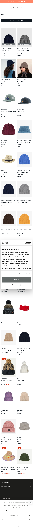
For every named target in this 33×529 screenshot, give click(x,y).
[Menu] (2, 7)
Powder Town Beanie (6, 381)
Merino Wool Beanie (22, 173)
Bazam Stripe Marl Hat (7, 351)
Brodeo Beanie (5, 143)
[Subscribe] (31, 498)
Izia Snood (5, 292)
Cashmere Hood (21, 292)
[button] (27, 7)
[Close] (30, 502)
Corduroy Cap (24, 112)
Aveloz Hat (4, 173)
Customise (15, 285)
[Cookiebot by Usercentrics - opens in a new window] (23, 243)
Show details (23, 274)
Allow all (16, 279)
